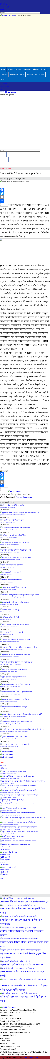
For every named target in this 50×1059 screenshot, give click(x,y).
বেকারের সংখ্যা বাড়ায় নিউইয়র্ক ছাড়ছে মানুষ (8, 589)
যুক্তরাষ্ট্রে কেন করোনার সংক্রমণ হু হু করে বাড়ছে (9, 656)
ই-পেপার (41, 75)
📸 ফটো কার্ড (3, 471)
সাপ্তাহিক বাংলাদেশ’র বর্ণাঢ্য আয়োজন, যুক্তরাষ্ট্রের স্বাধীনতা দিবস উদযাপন (14, 731)
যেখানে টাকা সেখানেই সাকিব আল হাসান (7, 522)
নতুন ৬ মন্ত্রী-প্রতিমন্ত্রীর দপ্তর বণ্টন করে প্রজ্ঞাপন (21, 964)
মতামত (22, 75)
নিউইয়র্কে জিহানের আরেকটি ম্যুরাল (6, 612)
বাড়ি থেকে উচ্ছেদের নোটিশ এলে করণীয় (7, 507)
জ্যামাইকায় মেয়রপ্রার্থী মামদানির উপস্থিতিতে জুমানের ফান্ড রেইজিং (12, 597)
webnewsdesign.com (30, 1058)
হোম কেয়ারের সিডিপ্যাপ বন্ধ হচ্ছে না (7, 634)
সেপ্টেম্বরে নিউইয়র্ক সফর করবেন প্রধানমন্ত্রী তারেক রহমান (25, 901)
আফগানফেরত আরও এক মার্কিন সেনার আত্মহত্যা (9, 746)
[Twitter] (25, 193)
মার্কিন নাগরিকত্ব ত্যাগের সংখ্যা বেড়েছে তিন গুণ (9, 626)
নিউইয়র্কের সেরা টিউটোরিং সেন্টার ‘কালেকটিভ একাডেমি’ (10, 724)
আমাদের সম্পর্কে (4, 7)
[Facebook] (25, 190)
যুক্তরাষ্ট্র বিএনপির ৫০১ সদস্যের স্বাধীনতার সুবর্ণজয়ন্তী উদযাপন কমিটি (13, 716)
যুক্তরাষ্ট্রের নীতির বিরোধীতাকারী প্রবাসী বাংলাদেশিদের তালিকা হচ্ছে (12, 514)
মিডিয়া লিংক (3, 4)
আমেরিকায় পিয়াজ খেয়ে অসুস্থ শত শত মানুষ (8, 709)
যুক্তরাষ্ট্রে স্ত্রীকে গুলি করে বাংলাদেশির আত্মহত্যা (9, 604)
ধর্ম (36, 75)
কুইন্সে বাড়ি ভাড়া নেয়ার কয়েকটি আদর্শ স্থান (8, 679)
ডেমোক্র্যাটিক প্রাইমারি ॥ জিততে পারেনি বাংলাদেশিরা (10, 559)
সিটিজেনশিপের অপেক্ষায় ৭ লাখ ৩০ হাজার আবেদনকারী (10, 694)
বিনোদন (43, 69)
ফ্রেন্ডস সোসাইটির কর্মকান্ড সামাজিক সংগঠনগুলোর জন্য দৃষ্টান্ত (11, 649)
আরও (3, 80)
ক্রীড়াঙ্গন (35, 69)
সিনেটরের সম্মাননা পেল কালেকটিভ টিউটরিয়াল (8, 537)
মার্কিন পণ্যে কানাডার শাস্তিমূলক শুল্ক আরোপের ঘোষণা (10, 664)
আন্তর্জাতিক (27, 69)
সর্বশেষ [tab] (2, 763)
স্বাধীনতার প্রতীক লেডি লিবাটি (5, 619)
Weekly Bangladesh (24, 497)
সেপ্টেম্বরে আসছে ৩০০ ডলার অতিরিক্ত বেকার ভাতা (10, 686)
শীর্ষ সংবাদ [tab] (3, 765)
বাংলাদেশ (18, 69)
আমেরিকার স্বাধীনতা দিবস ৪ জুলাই (6, 574)
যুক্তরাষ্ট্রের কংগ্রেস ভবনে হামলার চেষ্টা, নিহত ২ (9, 701)
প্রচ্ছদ (3, 69)
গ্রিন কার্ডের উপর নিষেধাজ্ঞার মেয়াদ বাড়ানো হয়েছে (9, 544)
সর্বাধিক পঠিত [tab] (3, 768)
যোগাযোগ (2, 10)
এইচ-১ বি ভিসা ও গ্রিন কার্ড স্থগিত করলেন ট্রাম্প (9, 641)
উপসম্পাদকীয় (14, 75)
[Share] (25, 201)
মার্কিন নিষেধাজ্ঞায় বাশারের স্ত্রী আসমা (7, 567)
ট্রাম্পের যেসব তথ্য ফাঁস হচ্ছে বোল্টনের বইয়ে (8, 738)
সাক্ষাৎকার (30, 75)
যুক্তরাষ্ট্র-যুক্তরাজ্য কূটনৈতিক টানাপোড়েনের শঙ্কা (9, 552)
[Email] (25, 197)
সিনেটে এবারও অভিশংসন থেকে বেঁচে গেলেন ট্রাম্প (9, 529)
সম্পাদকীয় (4, 75)
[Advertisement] (25, 42)
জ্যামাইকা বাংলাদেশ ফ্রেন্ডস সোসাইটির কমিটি (8, 671)
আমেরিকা (10, 69)
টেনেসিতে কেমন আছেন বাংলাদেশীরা (6, 582)
